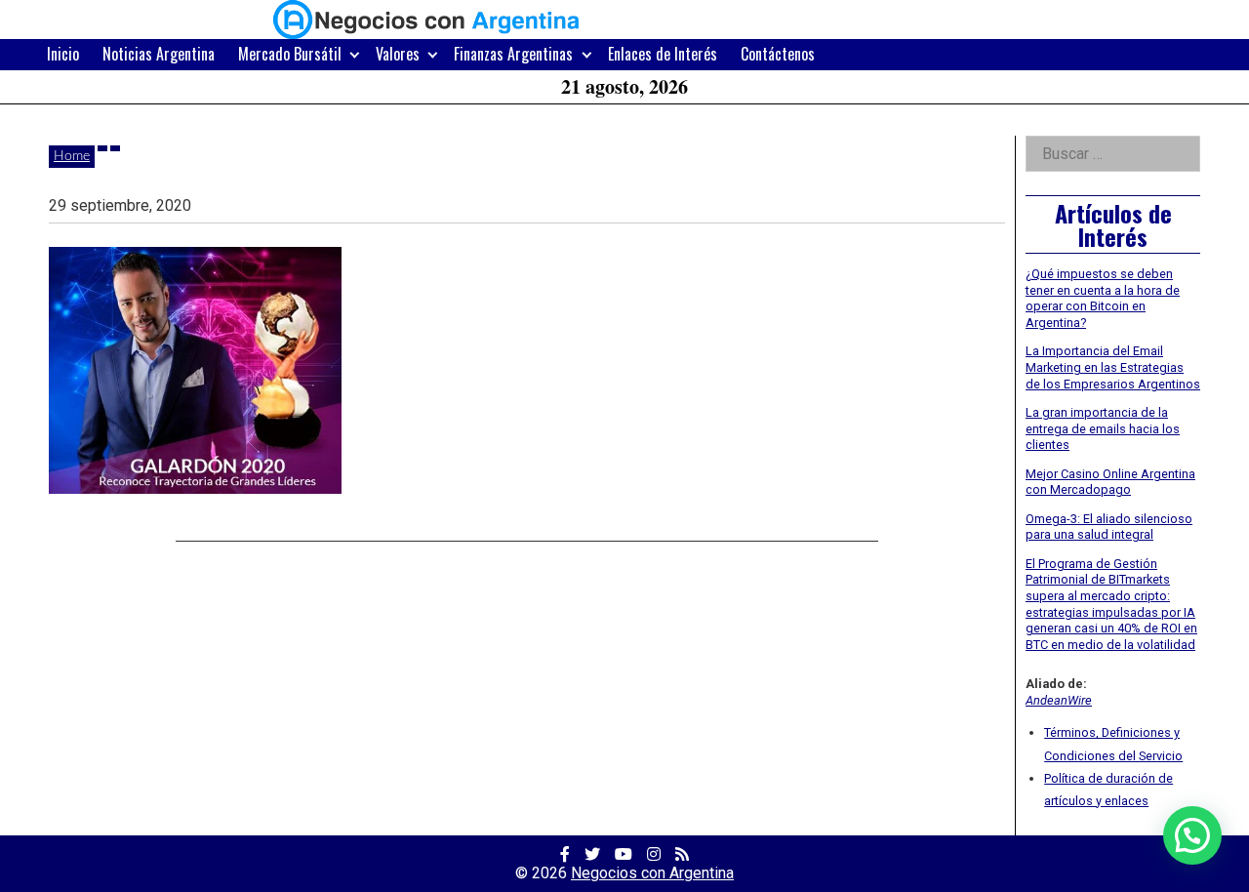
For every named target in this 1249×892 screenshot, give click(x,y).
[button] (1192, 835)
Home (72, 156)
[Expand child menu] (354, 54)
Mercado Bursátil (290, 53)
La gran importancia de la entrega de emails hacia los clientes (1103, 428)
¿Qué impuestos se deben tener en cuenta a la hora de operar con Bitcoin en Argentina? (1103, 298)
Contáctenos (778, 53)
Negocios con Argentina (652, 873)
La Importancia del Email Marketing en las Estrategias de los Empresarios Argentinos (1113, 367)
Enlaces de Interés (662, 53)
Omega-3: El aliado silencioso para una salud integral (1109, 527)
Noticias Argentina (158, 53)
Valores (398, 53)
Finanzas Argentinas (513, 53)
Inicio (63, 53)
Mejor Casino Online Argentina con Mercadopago (1110, 482)
